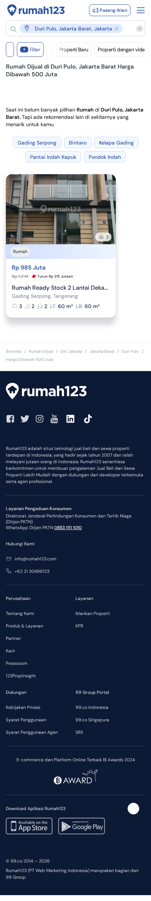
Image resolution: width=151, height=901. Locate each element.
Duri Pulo (130, 351)
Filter (31, 49)
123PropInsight (21, 676)
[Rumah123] (36, 10)
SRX (79, 732)
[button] (72, 28)
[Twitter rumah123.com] (25, 418)
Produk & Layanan (24, 626)
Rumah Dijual (41, 351)
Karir (10, 651)
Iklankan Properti (93, 613)
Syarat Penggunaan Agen (32, 732)
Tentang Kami (20, 613)
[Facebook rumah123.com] (10, 418)
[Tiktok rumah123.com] (88, 419)
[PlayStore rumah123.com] (81, 826)
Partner (13, 638)
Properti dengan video (123, 49)
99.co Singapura (92, 720)
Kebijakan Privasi (23, 707)
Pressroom (16, 663)
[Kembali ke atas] (133, 808)
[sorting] (50, 49)
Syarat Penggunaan (26, 720)
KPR (79, 626)
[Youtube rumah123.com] (54, 418)
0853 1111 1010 (68, 528)
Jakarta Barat (101, 351)
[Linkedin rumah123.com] (70, 419)
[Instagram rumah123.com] (39, 418)
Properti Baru (73, 49)
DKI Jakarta (71, 351)
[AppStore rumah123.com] (29, 826)
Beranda (13, 351)
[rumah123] (75, 392)
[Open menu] (140, 10)
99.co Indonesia (92, 707)
